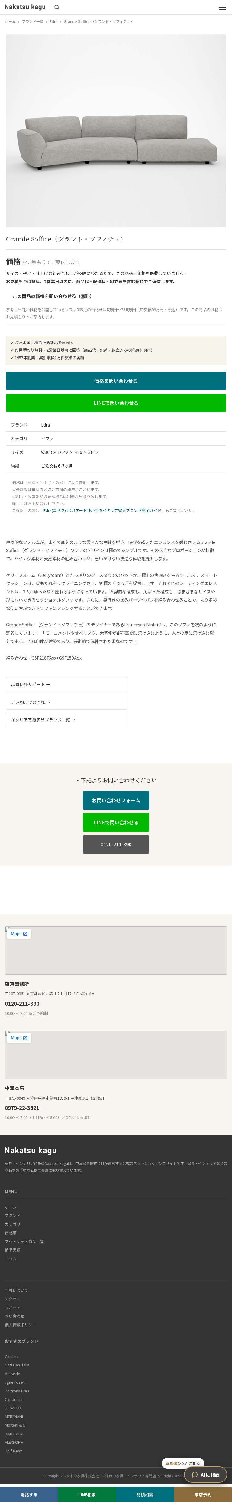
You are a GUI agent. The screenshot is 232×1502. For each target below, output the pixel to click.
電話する (29, 1494)
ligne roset (14, 1382)
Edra (54, 21)
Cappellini (13, 1399)
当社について (16, 1290)
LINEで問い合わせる (116, 402)
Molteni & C (15, 1425)
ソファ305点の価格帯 (84, 309)
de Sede (12, 1373)
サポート (13, 1307)
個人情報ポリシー (20, 1325)
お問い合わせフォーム (116, 800)
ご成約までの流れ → (30, 702)
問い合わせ (14, 1316)
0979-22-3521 (22, 1107)
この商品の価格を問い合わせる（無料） (53, 295)
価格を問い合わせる (116, 380)
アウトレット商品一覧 (24, 1241)
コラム (11, 1258)
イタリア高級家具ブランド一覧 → (43, 720)
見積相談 (145, 1494)
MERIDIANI (14, 1416)
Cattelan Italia (17, 1365)
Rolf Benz (13, 1451)
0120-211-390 (116, 844)
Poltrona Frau (17, 1391)
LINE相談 (87, 1494)
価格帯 (11, 1232)
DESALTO (13, 1408)
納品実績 (13, 1250)
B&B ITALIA (14, 1433)
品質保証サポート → (30, 684)
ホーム (10, 21)
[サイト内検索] (56, 7)
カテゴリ (13, 1224)
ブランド (13, 1215)
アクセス (12, 1299)
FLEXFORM (14, 1442)
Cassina (12, 1356)
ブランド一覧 (33, 21)
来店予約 (203, 1494)
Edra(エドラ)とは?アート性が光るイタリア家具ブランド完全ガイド (102, 510)
